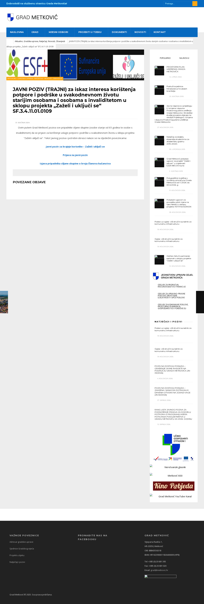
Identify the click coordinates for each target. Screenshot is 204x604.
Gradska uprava (31, 41)
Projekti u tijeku (90, 32)
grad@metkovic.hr (159, 570)
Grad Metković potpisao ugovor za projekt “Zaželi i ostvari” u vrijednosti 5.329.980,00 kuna (178, 162)
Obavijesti (60, 41)
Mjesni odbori (58, 32)
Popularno (165, 58)
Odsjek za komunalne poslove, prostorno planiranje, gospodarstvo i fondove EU (173, 306)
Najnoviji (184, 58)
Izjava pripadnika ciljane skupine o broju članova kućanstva (75, 163)
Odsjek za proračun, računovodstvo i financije (172, 285)
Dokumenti (119, 32)
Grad (34, 32)
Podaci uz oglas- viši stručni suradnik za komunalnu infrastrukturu (173, 222)
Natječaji (43, 41)
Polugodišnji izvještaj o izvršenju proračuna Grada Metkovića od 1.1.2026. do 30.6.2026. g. (179, 181)
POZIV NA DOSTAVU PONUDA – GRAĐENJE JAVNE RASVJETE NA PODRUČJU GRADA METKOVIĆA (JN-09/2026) (173, 369)
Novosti (140, 32)
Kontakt (160, 32)
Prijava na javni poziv (75, 155)
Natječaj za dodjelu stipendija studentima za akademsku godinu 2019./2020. (178, 140)
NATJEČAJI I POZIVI (168, 321)
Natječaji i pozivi (17, 562)
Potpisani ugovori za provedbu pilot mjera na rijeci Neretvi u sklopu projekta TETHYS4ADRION (179, 203)
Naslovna (17, 32)
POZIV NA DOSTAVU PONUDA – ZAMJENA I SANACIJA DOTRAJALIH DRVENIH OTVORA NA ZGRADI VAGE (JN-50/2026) (172, 391)
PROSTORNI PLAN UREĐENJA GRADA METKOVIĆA (176, 69)
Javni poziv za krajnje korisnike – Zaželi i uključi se (75, 146)
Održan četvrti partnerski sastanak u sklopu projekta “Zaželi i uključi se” (179, 258)
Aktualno (19, 41)
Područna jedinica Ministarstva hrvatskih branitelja (177, 88)
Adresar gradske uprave (21, 541)
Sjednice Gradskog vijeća (22, 548)
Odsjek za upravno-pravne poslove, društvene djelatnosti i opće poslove (171, 295)
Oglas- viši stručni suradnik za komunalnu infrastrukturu (168, 240)
